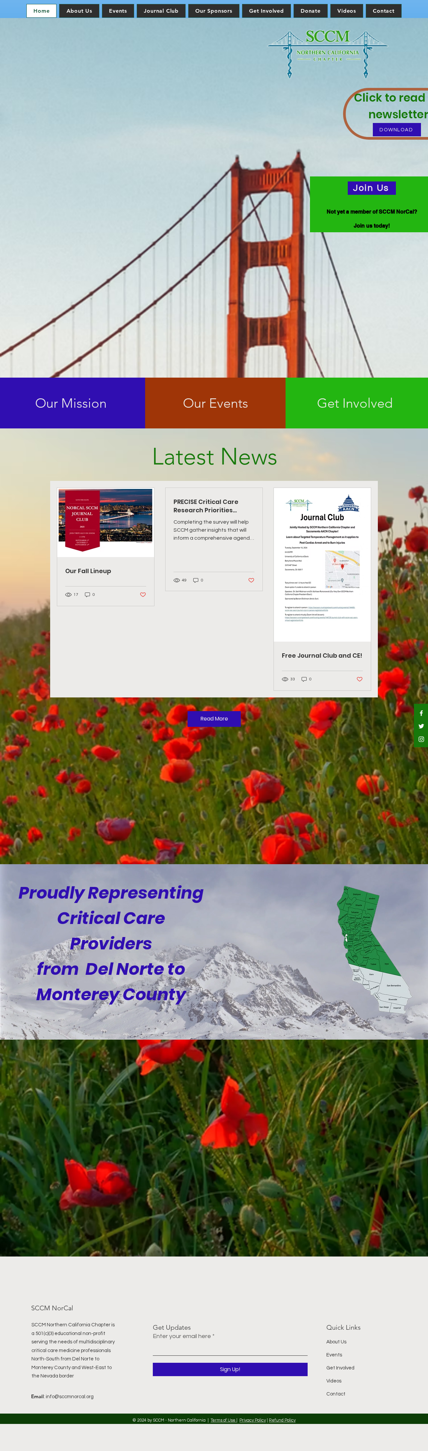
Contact (335, 1394)
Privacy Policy (252, 1420)
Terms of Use (223, 1420)
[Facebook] (421, 713)
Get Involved (340, 1367)
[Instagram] (421, 739)
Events (334, 1354)
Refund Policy (282, 1420)
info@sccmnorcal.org (70, 1396)
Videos (333, 1380)
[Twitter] (421, 726)
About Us (336, 1341)
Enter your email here (182, 1336)
